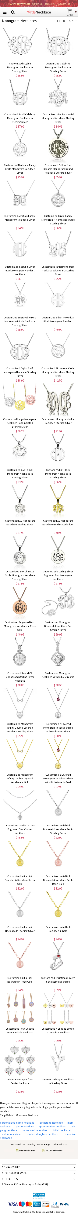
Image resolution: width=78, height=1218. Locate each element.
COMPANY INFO (11, 1167)
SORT (72, 21)
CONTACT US (10, 1179)
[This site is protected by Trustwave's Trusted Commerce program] (39, 1196)
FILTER (61, 21)
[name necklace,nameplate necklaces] (39, 11)
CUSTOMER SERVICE (14, 1173)
